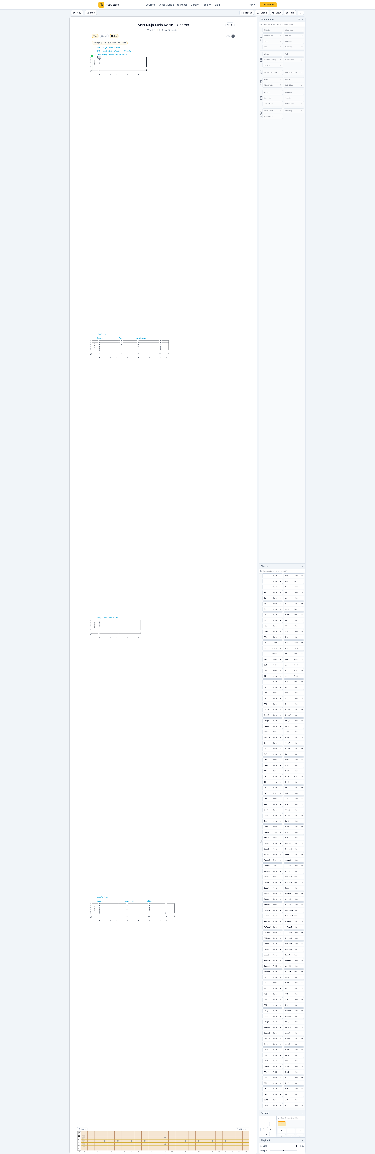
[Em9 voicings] (281, 1055)
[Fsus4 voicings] (302, 888)
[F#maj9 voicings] (281, 1027)
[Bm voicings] (302, 637)
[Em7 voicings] (281, 754)
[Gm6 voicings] (302, 827)
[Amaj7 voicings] (302, 732)
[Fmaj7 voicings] (302, 721)
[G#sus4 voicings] (281, 899)
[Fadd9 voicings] (302, 955)
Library (195, 4)
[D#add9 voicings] (302, 949)
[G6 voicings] (302, 793)
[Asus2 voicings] (302, 866)
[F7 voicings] (302, 687)
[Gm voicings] (302, 626)
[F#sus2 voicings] (281, 860)
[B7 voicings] (302, 704)
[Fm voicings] (302, 620)
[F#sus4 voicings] (281, 893)
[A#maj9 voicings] (281, 1038)
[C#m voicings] (302, 609)
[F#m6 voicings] (281, 827)
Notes (114, 36)
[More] (301, 13)
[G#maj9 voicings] (281, 1033)
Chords (264, 566)
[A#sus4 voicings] (281, 905)
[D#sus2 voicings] (302, 849)
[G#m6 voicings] (281, 832)
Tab (95, 36)
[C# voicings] (302, 576)
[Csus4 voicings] (281, 877)
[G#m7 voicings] (281, 765)
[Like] (228, 25)
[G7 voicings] (302, 693)
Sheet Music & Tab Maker (172, 4)
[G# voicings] (281, 598)
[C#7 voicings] (302, 676)
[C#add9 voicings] (302, 944)
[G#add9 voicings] (281, 966)
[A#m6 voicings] (281, 838)
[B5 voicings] (302, 670)
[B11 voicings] (302, 1105)
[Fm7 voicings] (302, 754)
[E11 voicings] (281, 1089)
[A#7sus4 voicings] (281, 938)
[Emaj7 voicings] (281, 721)
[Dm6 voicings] (281, 815)
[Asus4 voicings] (302, 899)
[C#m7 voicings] (302, 743)
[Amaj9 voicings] (302, 1033)
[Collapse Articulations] (302, 19)
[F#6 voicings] (281, 793)
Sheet (104, 36)
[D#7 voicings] (302, 682)
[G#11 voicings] (281, 1100)
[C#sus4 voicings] (302, 877)
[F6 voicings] (302, 788)
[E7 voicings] (281, 687)
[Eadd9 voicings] (281, 955)
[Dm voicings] (281, 615)
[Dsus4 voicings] (281, 882)
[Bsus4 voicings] (302, 905)
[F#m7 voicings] (281, 760)
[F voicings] (302, 587)
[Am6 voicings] (302, 832)
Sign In (251, 4)
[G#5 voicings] (281, 665)
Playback (265, 1140)
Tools (205, 4)
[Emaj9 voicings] (281, 1022)
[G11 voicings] (302, 1094)
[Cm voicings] (281, 609)
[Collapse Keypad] (302, 1113)
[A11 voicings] (302, 1100)
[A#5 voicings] (281, 670)
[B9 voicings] (302, 1005)
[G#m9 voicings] (281, 1066)
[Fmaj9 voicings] (302, 1022)
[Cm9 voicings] (281, 1044)
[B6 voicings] (302, 804)
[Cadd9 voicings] (281, 944)
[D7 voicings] (281, 682)
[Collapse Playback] (302, 1140)
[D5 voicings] (281, 648)
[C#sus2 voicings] (302, 843)
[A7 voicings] (302, 698)
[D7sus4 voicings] (281, 916)
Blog (217, 4)
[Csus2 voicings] (281, 843)
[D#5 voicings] (302, 648)
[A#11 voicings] (281, 1105)
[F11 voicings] (302, 1089)
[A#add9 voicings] (281, 972)
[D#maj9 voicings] (302, 1016)
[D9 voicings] (281, 983)
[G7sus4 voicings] (302, 927)
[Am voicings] (302, 631)
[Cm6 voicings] (281, 810)
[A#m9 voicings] (281, 1072)
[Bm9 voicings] (302, 1072)
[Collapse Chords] (302, 566)
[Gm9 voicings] (302, 1061)
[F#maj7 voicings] (281, 726)
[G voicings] (302, 592)
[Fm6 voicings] (302, 821)
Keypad (265, 1113)
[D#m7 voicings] (302, 748)
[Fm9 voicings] (302, 1055)
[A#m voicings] (281, 637)
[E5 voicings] (281, 654)
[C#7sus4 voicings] (302, 910)
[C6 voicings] (281, 776)
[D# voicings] (302, 581)
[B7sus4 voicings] (302, 938)
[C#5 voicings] (302, 643)
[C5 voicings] (281, 643)
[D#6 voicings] (302, 782)
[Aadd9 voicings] (302, 966)
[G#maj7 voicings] (281, 732)
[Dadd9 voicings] (281, 949)
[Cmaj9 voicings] (281, 1011)
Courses (150, 4)
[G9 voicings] (302, 994)
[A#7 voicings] (281, 704)
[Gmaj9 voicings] (302, 1027)
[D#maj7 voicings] (302, 715)
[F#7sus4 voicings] (281, 927)
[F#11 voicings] (281, 1094)
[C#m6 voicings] (302, 810)
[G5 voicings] (302, 659)
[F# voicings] (281, 592)
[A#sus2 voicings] (281, 871)
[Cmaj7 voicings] (281, 709)
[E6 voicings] (281, 788)
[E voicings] (281, 587)
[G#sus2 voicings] (281, 866)
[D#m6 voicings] (302, 815)
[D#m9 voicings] (302, 1050)
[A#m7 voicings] (281, 771)
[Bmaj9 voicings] (302, 1038)
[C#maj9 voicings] (302, 1011)
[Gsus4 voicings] (302, 893)
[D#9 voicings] (302, 983)
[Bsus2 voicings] (302, 871)
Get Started (268, 4)
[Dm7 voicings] (281, 748)
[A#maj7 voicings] (281, 737)
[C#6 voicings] (302, 776)
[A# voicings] (281, 604)
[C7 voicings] (281, 676)
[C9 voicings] (281, 977)
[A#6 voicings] (281, 804)
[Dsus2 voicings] (281, 849)
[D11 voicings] (281, 1083)
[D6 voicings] (281, 782)
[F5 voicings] (302, 654)
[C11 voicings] (281, 1077)
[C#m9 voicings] (302, 1044)
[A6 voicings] (302, 799)
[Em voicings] (281, 620)
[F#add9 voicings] (281, 960)
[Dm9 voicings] (281, 1050)
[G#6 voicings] (281, 799)
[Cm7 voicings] (281, 743)
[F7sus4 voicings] (302, 921)
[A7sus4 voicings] (302, 933)
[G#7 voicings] (281, 698)
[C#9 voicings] (302, 977)
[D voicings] (281, 581)
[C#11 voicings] (302, 1077)
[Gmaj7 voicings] (302, 726)
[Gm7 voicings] (302, 760)
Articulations (267, 19)
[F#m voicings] (281, 626)
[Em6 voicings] (281, 821)
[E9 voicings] (281, 988)
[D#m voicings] (302, 615)
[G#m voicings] (281, 631)
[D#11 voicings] (302, 1083)
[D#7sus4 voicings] (302, 916)
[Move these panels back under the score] (299, 19)
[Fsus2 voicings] (302, 854)
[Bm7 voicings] (302, 771)
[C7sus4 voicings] (281, 910)
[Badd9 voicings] (302, 972)
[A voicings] (302, 598)
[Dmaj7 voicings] (281, 715)
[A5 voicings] (302, 665)
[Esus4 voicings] (281, 888)
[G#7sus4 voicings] (281, 933)
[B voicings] (302, 604)
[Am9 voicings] (302, 1066)
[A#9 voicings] (281, 1005)
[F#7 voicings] (281, 693)
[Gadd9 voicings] (302, 960)
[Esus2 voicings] (281, 854)
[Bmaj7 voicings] (302, 737)
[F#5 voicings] (281, 659)
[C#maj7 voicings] (302, 709)
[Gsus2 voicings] (302, 860)
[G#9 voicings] (281, 999)
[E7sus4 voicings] (281, 921)
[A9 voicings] (302, 999)
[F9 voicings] (302, 988)
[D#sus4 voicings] (302, 882)
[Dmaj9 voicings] (281, 1016)
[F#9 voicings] (281, 994)
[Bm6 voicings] (302, 838)
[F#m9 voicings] (281, 1061)
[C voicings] (281, 576)
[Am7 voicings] (302, 765)
